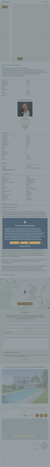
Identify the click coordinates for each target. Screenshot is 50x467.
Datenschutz (28, 246)
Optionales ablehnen (34, 242)
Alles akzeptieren (14, 242)
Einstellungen (24, 242)
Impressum (21, 246)
